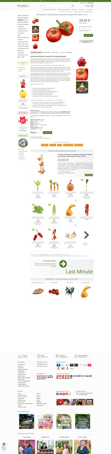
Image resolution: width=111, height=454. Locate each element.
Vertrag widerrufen (22, 374)
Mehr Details (47, 52)
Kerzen (19, 35)
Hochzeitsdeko (21, 33)
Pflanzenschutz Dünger (23, 41)
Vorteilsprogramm (22, 382)
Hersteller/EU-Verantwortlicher (36, 136)
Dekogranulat (22, 69)
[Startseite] (59, 11)
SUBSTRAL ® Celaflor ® (42, 403)
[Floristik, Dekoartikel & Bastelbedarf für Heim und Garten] (24, 5)
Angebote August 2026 (64, 9)
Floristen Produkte (22, 395)
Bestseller (74, 9)
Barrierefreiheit (21, 379)
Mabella (38, 398)
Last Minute (90, 9)
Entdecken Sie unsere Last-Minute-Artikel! (23, 128)
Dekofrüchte (63, 11)
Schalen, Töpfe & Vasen (23, 44)
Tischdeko (21, 155)
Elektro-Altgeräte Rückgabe (24, 377)
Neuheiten (82, 9)
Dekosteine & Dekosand (23, 22)
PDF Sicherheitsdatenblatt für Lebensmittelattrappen (40, 138)
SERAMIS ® (39, 402)
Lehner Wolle (21, 398)
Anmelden (91, 2)
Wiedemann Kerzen (22, 407)
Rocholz (38, 400)
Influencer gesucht (22, 384)
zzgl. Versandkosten (44, 254)
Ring (20, 71)
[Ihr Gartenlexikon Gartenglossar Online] (82, 421)
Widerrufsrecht (21, 372)
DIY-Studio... (70, 52)
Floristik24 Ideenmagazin (23, 386)
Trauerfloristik (21, 52)
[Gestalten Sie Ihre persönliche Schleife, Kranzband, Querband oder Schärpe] (26, 421)
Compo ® (39, 393)
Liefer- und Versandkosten (24, 381)
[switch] (4, 449)
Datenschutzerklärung (23, 369)
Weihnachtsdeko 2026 (23, 54)
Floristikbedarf (21, 26)
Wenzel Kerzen (40, 405)
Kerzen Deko (22, 149)
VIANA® (19, 405)
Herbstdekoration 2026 (23, 30)
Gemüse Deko (69, 11)
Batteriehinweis (21, 376)
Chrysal (19, 393)
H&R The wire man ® (22, 397)
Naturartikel (20, 39)
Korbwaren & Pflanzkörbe (23, 37)
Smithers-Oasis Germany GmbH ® (25, 403)
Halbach (38, 397)
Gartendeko (21, 156)
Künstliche (45, 145)
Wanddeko (21, 153)
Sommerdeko (22, 67)
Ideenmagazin (22, 158)
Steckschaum (21, 50)
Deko (60, 145)
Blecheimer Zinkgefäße (23, 17)
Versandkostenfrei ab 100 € (27, 1)
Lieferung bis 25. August (46, 1)
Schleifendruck (21, 402)
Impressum (20, 366)
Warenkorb (84, 2)
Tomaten (53, 145)
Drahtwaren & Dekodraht (23, 24)
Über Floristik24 (21, 364)
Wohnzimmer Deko (23, 151)
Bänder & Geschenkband (23, 15)
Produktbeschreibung (37, 52)
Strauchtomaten (69, 145)
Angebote (62, 52)
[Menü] (6, 442)
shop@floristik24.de (42, 364)
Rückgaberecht (21, 371)
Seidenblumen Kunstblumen (23, 46)
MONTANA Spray (22, 400)
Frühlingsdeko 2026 (22, 28)
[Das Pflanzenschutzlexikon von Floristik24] (64, 421)
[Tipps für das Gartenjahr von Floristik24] (45, 421)
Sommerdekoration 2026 (49, 9)
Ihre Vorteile (55, 52)
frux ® (38, 395)
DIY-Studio (21, 57)
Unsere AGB (20, 367)
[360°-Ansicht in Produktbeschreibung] (76, 200)
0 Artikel (88, 5)
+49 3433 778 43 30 (43, 366)
